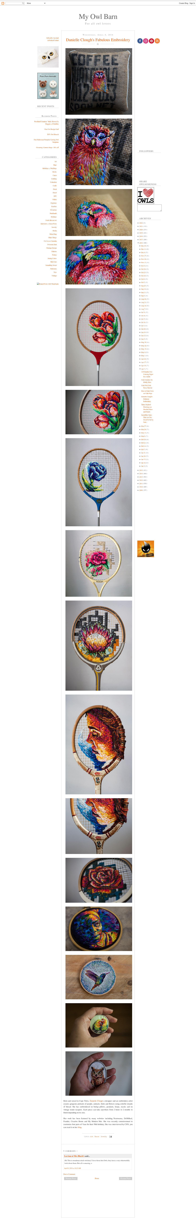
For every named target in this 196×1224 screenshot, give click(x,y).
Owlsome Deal (52, 244)
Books (55, 172)
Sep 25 (143, 286)
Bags (55, 165)
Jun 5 (143, 339)
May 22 (144, 345)
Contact (56, 40)
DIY (55, 196)
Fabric (55, 199)
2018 (141, 236)
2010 (141, 487)
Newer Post (70, 1178)
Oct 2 (143, 282)
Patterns (54, 251)
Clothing (54, 179)
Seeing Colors (52, 258)
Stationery (53, 269)
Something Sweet (51, 265)
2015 (141, 470)
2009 (141, 490)
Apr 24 (143, 359)
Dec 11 (143, 249)
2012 (141, 480)
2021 (141, 226)
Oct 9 (143, 279)
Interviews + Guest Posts (49, 224)
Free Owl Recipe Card (52, 129)
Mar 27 (143, 426)
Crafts (55, 185)
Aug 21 (143, 302)
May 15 (144, 349)
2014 (141, 473)
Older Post (125, 1178)
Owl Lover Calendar (50, 241)
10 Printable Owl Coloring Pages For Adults (147, 374)
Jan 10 (143, 463)
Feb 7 (143, 449)
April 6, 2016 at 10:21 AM (72, 1168)
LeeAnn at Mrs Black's (74, 1156)
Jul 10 (143, 322)
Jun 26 (143, 329)
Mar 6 (143, 436)
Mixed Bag (53, 234)
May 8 (143, 352)
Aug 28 (143, 299)
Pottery (54, 255)
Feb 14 (143, 446)
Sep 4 (143, 296)
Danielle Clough (96, 1100)
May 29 (144, 342)
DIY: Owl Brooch (53, 134)
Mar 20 (143, 429)
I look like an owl (51, 220)
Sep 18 (143, 289)
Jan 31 (143, 453)
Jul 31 (143, 312)
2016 (141, 243)
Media (55, 230)
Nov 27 (143, 256)
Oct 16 (143, 276)
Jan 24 (143, 456)
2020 (141, 229)
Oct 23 (143, 272)
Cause (55, 175)
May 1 (143, 355)
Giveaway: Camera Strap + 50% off (47, 147)
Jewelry (54, 227)
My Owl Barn (98, 16)
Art (56, 161)
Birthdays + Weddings (50, 168)
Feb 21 (143, 443)
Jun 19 (143, 332)
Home (97, 1178)
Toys (55, 272)
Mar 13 (143, 433)
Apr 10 (143, 365)
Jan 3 (143, 466)
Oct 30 (143, 269)
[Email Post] (110, 1136)
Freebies (54, 206)
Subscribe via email (52, 38)
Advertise (50, 40)
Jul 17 (143, 319)
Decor (55, 192)
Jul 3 (143, 326)
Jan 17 (143, 459)
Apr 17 (143, 362)
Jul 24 (143, 316)
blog (79, 1127)
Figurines (54, 203)
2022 (141, 223)
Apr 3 (143, 369)
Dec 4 (143, 252)
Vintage (54, 275)
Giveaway (53, 210)
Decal (55, 189)
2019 (141, 233)
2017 (141, 239)
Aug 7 (143, 309)
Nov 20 (143, 259)
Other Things (52, 237)
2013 (141, 477)
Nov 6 (143, 266)
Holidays (54, 217)
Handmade (53, 213)
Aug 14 (143, 306)
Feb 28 (143, 439)
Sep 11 (143, 292)
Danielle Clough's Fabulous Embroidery (98, 39)
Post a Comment (69, 1174)
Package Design (52, 248)
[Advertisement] (98, 1191)
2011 (141, 483)
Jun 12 (143, 335)
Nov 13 (143, 262)
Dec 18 (143, 246)
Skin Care (53, 262)
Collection (53, 182)
